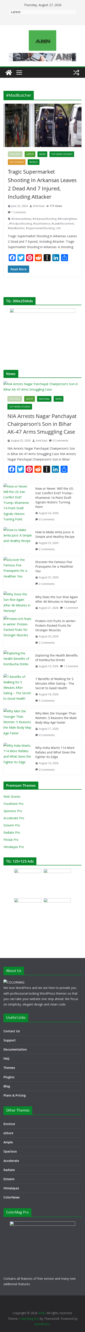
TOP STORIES (17, 162)
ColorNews (11, 1197)
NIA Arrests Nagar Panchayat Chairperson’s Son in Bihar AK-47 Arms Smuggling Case (41, 423)
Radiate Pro (11, 832)
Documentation (15, 1049)
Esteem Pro (11, 825)
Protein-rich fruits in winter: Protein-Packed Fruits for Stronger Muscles (55, 625)
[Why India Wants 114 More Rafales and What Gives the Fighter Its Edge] (17, 759)
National (44, 398)
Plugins (8, 1077)
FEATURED (15, 154)
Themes (9, 1068)
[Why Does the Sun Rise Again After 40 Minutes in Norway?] (17, 602)
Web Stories (11, 796)
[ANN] (8, 72)
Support (9, 1040)
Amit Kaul (38, 206)
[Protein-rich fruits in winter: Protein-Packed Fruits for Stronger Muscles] (17, 632)
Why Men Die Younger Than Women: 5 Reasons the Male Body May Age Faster (56, 717)
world (33, 162)
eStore (8, 1133)
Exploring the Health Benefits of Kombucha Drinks (56, 657)
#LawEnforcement (63, 223)
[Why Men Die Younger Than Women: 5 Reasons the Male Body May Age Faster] (17, 724)
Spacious (10, 1151)
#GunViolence (41, 223)
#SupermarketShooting (40, 228)
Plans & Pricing (14, 1095)
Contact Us (11, 1031)
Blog (6, 1086)
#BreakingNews (67, 219)
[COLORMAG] (13, 982)
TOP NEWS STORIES (61, 154)
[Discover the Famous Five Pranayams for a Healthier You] (17, 573)
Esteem (8, 1179)
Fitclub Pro (11, 840)
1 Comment (18, 212)
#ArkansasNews (21, 219)
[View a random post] (76, 72)
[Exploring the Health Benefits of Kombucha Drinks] (17, 660)
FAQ (6, 1058)
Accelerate (11, 1161)
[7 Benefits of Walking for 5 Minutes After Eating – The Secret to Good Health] (17, 690)
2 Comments (46, 549)
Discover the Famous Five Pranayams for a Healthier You (54, 566)
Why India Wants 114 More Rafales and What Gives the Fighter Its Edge (55, 752)
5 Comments (46, 700)
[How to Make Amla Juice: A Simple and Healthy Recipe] (17, 540)
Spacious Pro (12, 811)
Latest (30, 154)
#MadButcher (16, 228)
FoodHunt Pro (13, 804)
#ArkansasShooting (44, 219)
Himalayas (11, 1188)
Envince (9, 1124)
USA (58, 228)
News (42, 154)
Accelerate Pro (13, 818)
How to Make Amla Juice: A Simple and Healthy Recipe (55, 534)
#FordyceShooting (20, 223)
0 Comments (60, 440)
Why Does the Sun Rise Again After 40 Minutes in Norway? (56, 599)
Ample (8, 1142)
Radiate (9, 1170)
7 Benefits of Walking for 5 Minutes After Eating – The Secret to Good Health (54, 683)
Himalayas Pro (13, 847)
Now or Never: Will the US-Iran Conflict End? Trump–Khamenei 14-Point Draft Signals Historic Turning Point (54, 497)
